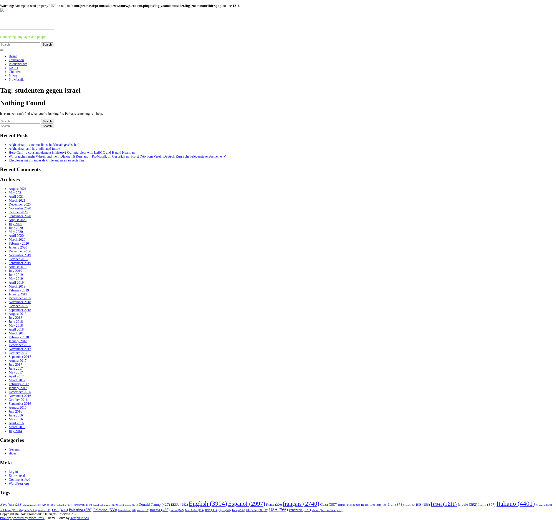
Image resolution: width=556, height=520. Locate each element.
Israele (467, 504)
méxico (44, 510)
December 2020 (20, 204)
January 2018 (18, 341)
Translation (16, 60)
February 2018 (19, 337)
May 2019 (16, 278)
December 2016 (20, 392)
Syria (225, 510)
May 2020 (16, 232)
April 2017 (16, 376)
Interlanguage (18, 64)
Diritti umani (128, 505)
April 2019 (16, 282)
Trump (238, 510)
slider (12, 453)
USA (278, 509)
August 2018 (17, 314)
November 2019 (20, 255)
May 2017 (16, 372)
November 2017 (20, 349)
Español (246, 503)
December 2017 (20, 345)
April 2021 (16, 196)
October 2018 (18, 306)
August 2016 (17, 407)
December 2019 (20, 251)
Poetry (13, 75)
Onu (60, 510)
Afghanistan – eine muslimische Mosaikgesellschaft (44, 144)
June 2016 (16, 415)
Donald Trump (154, 504)
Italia (487, 504)
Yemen (334, 510)
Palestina (81, 510)
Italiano (515, 503)
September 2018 (20, 310)
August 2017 (17, 360)
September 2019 (20, 263)
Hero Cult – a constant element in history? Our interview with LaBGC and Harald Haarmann (72, 152)
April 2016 (16, 423)
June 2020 (16, 228)
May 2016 (16, 419)
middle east (9, 510)
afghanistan (32, 505)
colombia (65, 505)
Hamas (345, 505)
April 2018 (16, 329)
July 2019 (15, 271)
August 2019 (17, 267)
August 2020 (17, 220)
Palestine (105, 510)
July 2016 (15, 411)
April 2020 (16, 235)
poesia (160, 510)
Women (319, 510)
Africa (49, 504)
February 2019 (19, 290)
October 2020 (18, 212)
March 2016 (17, 427)
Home (13, 56)
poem (143, 510)
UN (263, 510)
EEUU (179, 504)
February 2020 (19, 243)
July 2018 (15, 317)
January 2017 (18, 388)
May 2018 (16, 325)
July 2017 (15, 364)
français (301, 503)
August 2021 (17, 189)
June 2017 (16, 368)
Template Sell (79, 518)
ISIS (423, 504)
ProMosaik (16, 79)
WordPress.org (19, 483)
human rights (363, 504)
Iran (396, 504)
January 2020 (18, 247)
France (274, 504)
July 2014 (15, 431)
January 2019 (18, 294)
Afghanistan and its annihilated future (34, 148)
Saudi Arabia (194, 510)
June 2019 (16, 274)
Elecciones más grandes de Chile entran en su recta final (47, 160)
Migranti (27, 510)
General (14, 449)
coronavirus (82, 505)
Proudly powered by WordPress (22, 518)
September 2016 (20, 403)
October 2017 (18, 353)
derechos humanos (105, 505)
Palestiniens (127, 510)
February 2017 (19, 384)
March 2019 (17, 286)
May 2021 (16, 192)
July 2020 (15, 224)
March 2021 (17, 200)
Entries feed (17, 475)
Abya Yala (11, 504)
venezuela (300, 510)
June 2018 (16, 321)
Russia (177, 510)
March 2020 (17, 239)
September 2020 (20, 216)
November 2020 (20, 208)
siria (211, 510)
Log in (13, 472)
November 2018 (20, 302)
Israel (444, 504)
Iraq (410, 505)
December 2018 (20, 298)
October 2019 (18, 259)
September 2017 (20, 357)
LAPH (13, 68)
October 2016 (18, 400)
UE (252, 510)
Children (15, 72)
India (381, 504)
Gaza (328, 504)
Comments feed (19, 479)
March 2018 (17, 333)
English (208, 503)
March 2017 (17, 380)
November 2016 (20, 396)
